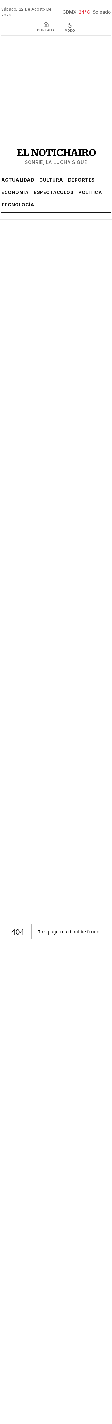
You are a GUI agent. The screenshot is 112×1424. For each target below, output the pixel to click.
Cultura (51, 180)
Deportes (81, 180)
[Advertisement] (56, 90)
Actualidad (17, 180)
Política (90, 192)
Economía (15, 192)
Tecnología (17, 204)
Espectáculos (53, 192)
